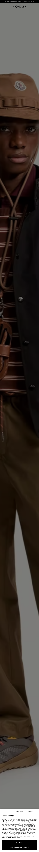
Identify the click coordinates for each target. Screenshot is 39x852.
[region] (19, 830)
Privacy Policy (16, 837)
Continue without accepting (26, 811)
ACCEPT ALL (19, 842)
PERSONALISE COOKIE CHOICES (19, 847)
